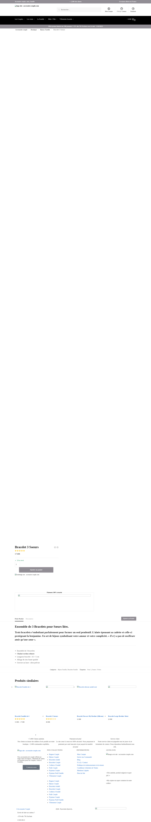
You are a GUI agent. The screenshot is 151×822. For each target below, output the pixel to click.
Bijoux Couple (54, 757)
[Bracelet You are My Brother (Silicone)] (91, 700)
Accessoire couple (21, 30)
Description (29, 619)
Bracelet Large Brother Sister (118, 716)
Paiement (133, 11)
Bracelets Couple (54, 762)
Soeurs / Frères (96, 669)
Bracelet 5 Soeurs (52, 716)
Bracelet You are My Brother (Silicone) (90, 716)
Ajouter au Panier (128, 618)
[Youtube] (114, 791)
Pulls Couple (53, 768)
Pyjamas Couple (54, 770)
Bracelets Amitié (54, 760)
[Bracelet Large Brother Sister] (122, 700)
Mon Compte (109, 11)
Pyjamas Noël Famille (56, 773)
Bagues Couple (54, 754)
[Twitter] (108, 791)
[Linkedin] (120, 791)
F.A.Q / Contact (121, 11)
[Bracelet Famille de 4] (29, 700)
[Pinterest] (125, 791)
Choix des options (28, 725)
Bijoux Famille (45, 30)
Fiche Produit (19, 619)
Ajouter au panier (36, 570)
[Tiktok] (108, 797)
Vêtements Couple (55, 776)
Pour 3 (89, 669)
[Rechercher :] (79, 10)
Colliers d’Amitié (54, 765)
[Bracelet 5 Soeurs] (60, 700)
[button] (20, 551)
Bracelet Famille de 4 (22, 716)
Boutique (34, 30)
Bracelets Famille (73, 669)
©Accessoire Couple (23, 809)
